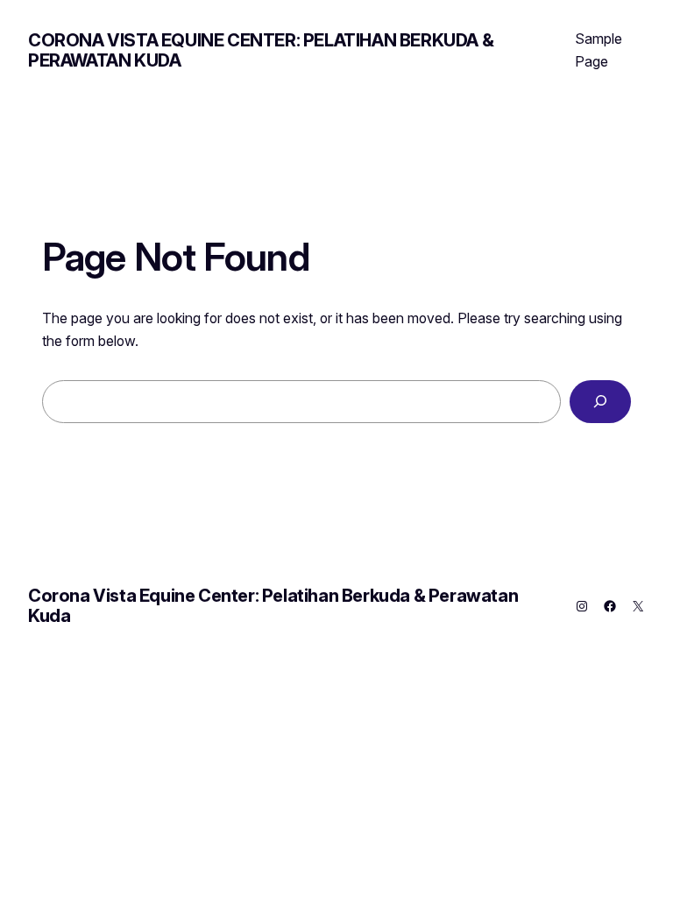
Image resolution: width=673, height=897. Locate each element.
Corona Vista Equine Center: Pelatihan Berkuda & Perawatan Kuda (260, 50)
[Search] (600, 401)
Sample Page (598, 50)
